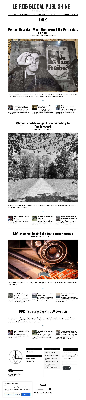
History (50, 35)
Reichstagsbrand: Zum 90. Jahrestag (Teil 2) (44, 106)
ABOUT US (10, 369)
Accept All (26, 394)
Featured (46, 35)
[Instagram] (73, 14)
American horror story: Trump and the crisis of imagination (21, 106)
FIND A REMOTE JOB (30, 361)
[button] (50, 389)
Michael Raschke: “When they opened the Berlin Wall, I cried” (43, 31)
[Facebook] (71, 14)
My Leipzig (53, 236)
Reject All (17, 394)
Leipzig (54, 35)
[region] (17, 389)
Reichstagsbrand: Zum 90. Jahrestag (68, 106)
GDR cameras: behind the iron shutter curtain (43, 233)
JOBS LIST (66, 14)
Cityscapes (47, 129)
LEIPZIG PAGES (55, 14)
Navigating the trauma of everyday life (67, 294)
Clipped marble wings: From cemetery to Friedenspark (43, 125)
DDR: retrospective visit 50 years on (43, 311)
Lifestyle (48, 236)
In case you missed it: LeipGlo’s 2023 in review (45, 294)
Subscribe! (67, 368)
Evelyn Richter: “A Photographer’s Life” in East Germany (21, 295)
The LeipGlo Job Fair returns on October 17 (45, 217)
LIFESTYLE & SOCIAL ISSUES (39, 14)
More (43, 100)
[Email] (75, 14)
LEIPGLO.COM (12, 14)
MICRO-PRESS (24, 14)
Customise (9, 394)
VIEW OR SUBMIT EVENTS (31, 359)
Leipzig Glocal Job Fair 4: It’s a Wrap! (21, 217)
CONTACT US (10, 372)
